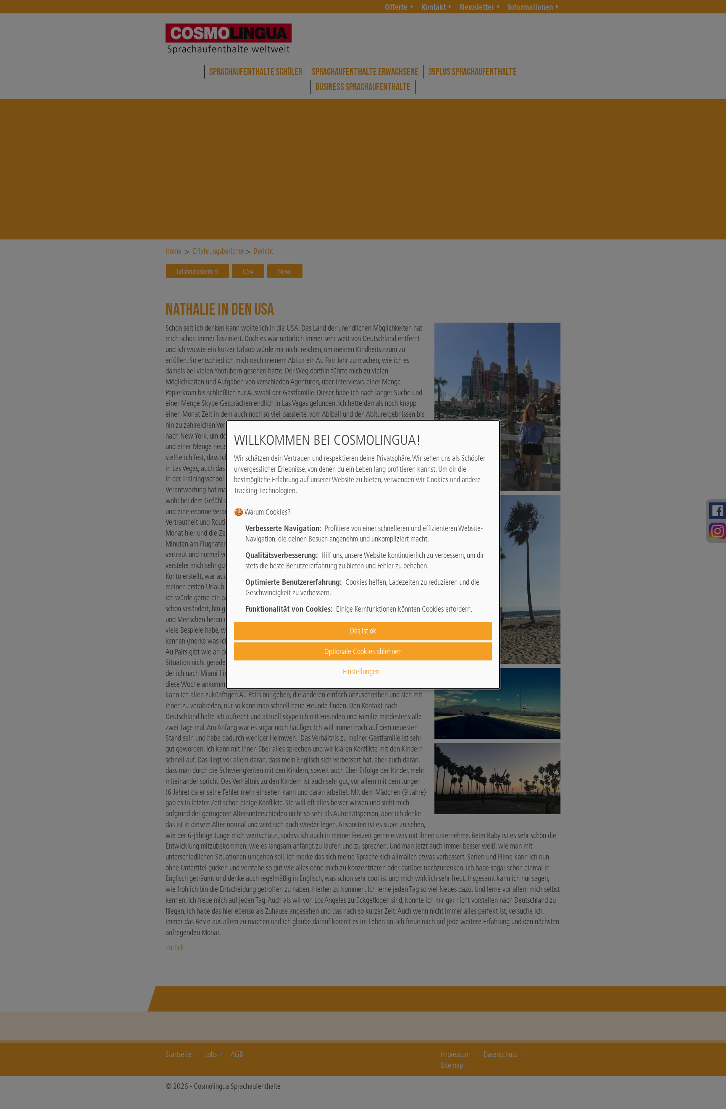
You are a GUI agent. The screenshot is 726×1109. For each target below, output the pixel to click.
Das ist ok (363, 631)
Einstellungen (361, 671)
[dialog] (363, 554)
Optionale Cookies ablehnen (363, 651)
